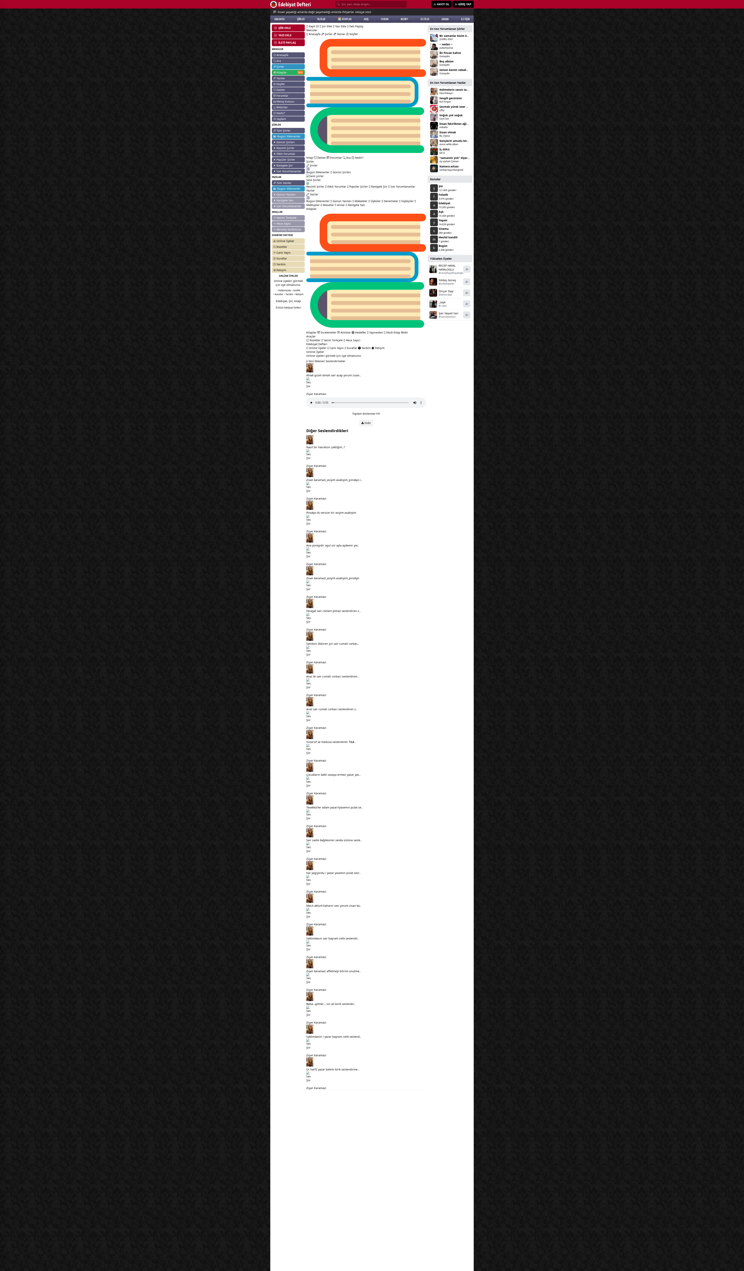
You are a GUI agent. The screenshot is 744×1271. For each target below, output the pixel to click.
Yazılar (280, 78)
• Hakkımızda (284, 290)
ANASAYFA (279, 19)
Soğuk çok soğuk (451, 115)
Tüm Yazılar (283, 183)
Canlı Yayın (283, 252)
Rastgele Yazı (285, 200)
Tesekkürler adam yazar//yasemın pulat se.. (334, 807)
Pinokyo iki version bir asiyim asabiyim (331, 512)
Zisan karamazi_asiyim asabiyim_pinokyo (332, 578)
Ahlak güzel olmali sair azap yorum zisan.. (333, 375)
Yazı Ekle (340, 26)
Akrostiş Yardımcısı (288, 229)
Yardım (281, 264)
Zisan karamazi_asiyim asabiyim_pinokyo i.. (334, 480)
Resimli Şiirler (285, 148)
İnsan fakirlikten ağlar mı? (457, 124)
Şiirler (280, 66)
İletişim (281, 270)
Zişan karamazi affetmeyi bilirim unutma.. (333, 971)
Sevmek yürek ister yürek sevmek (462, 107)
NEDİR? (404, 19)
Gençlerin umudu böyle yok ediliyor (463, 141)
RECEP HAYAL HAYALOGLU (447, 267)
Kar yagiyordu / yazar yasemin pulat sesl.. (333, 873)
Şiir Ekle (326, 26)
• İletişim (298, 294)
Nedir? (280, 113)
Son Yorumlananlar (288, 171)
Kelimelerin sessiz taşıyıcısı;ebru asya (464, 89)
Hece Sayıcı (283, 223)
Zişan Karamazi (316, 394)
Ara (278, 61)
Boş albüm (446, 61)
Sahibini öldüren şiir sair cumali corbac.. (332, 643)
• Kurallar (278, 294)
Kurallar (281, 258)
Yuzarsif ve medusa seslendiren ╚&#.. (331, 742)
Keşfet (280, 84)
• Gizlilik (296, 290)
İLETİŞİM (465, 19)
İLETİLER (425, 19)
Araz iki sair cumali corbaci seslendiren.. (332, 676)
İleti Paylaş (356, 26)
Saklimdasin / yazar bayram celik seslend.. (333, 1036)
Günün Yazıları (285, 194)
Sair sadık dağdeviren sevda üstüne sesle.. (334, 840)
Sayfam (281, 119)
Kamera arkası (449, 166)
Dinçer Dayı (446, 291)
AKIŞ (366, 19)
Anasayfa (282, 55)
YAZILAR (321, 19)
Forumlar (282, 95)
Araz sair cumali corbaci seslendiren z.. (331, 709)
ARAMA (445, 19)
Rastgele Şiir (284, 165)
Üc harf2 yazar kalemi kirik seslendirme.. (332, 1069)
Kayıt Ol (313, 26)
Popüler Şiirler (285, 159)
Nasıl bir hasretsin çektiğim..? (325, 447)
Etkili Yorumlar (285, 154)
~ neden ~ (445, 44)
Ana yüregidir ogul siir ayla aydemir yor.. (332, 545)
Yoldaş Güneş (447, 280)
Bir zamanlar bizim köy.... (456, 36)
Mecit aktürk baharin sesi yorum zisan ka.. (333, 905)
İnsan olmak (447, 132)
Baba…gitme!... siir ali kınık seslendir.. (330, 1004)
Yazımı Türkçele (286, 218)
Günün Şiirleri (285, 142)
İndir (367, 423)
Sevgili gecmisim (450, 98)
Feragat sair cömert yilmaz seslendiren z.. (333, 611)
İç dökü (444, 149)
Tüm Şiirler (283, 130)
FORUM (384, 19)
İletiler (280, 90)
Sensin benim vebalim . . (455, 70)
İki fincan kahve (450, 53)
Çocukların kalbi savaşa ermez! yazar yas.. (333, 774)
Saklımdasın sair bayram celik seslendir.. (332, 938)
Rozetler (281, 247)
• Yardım (288, 294)
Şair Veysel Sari (448, 313)
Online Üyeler (285, 241)
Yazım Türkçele (333, 340)
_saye (442, 302)
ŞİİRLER (301, 19)
